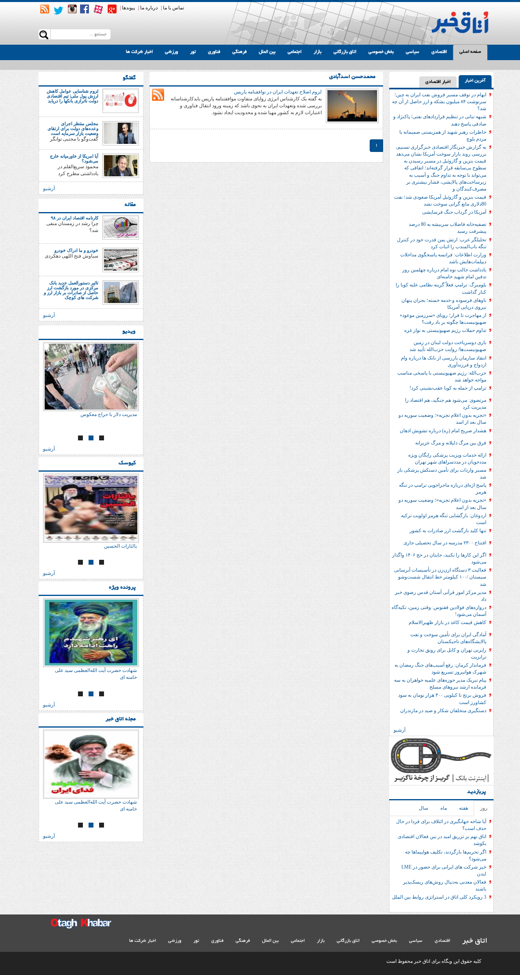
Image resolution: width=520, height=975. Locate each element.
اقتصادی (439, 52)
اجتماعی (294, 52)
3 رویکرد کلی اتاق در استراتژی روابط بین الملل (439, 897)
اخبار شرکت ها (139, 52)
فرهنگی (239, 52)
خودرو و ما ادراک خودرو (76, 250)
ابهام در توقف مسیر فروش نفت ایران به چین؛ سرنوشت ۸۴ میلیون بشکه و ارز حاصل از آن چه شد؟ (439, 101)
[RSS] (44, 8)
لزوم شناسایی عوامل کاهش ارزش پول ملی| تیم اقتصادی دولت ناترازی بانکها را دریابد (72, 96)
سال (423, 808)
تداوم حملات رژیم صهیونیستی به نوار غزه (445, 330)
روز (484, 808)
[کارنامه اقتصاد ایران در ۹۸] (120, 227)
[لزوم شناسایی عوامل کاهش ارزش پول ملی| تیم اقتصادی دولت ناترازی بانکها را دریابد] (120, 100)
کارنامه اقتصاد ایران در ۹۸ (74, 217)
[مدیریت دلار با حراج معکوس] (91, 376)
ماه (443, 808)
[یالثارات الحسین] (91, 508)
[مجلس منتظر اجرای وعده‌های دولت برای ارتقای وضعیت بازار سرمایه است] (120, 133)
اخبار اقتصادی (438, 82)
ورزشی (171, 52)
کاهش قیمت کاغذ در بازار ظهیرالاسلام (447, 622)
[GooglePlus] (112, 8)
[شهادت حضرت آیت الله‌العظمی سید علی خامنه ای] (91, 632)
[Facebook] (84, 8)
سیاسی (412, 52)
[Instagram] (72, 8)
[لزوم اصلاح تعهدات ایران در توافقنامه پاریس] (352, 105)
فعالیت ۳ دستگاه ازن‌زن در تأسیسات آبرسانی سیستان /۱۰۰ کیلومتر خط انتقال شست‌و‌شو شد (440, 577)
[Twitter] (58, 10)
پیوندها (128, 8)
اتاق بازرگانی (345, 52)
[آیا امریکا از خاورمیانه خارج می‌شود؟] (120, 165)
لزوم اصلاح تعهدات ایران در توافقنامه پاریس (278, 92)
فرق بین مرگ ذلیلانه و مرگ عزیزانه (450, 443)
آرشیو (399, 730)
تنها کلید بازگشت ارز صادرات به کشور (448, 530)
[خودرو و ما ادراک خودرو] (120, 259)
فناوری (214, 52)
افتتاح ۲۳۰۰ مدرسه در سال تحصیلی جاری (444, 543)
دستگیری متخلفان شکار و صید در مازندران (443, 710)
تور (193, 52)
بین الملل (267, 52)
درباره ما (149, 8)
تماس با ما (173, 8)
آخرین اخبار (475, 80)
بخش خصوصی (381, 52)
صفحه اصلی (470, 52)
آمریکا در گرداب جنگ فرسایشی (454, 212)
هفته (463, 808)
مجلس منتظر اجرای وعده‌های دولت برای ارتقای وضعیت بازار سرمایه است (73, 128)
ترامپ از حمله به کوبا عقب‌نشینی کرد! (448, 388)
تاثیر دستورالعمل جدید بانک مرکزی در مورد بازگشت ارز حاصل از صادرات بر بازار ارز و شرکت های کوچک (71, 290)
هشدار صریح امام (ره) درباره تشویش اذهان (443, 430)
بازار (317, 52)
